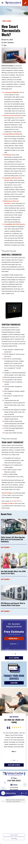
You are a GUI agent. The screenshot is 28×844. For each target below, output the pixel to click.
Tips (4, 45)
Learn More (14, 683)
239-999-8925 (15, 501)
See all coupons (14, 658)
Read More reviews (14, 765)
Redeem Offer (13, 638)
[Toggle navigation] (2, 3)
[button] (10, 760)
